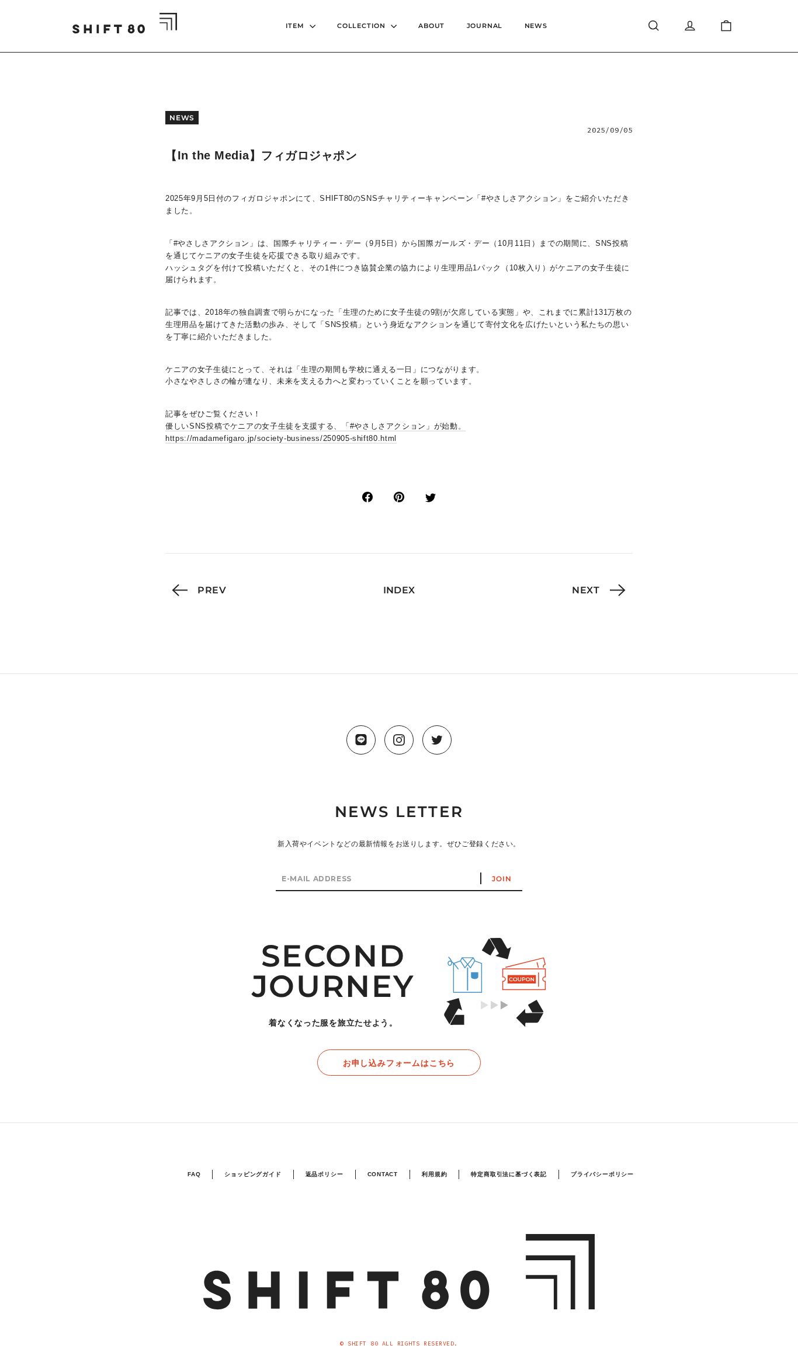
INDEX (399, 590)
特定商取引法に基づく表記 (509, 1174)
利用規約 (434, 1174)
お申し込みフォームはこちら (399, 1063)
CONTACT (382, 1174)
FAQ (194, 1174)
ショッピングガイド (252, 1174)
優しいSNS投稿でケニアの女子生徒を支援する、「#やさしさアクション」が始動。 (315, 426)
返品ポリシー (325, 1174)
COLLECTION (362, 26)
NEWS (536, 26)
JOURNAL (485, 26)
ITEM (296, 26)
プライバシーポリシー (602, 1174)
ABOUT (431, 26)
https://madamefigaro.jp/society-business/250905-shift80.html (281, 438)
